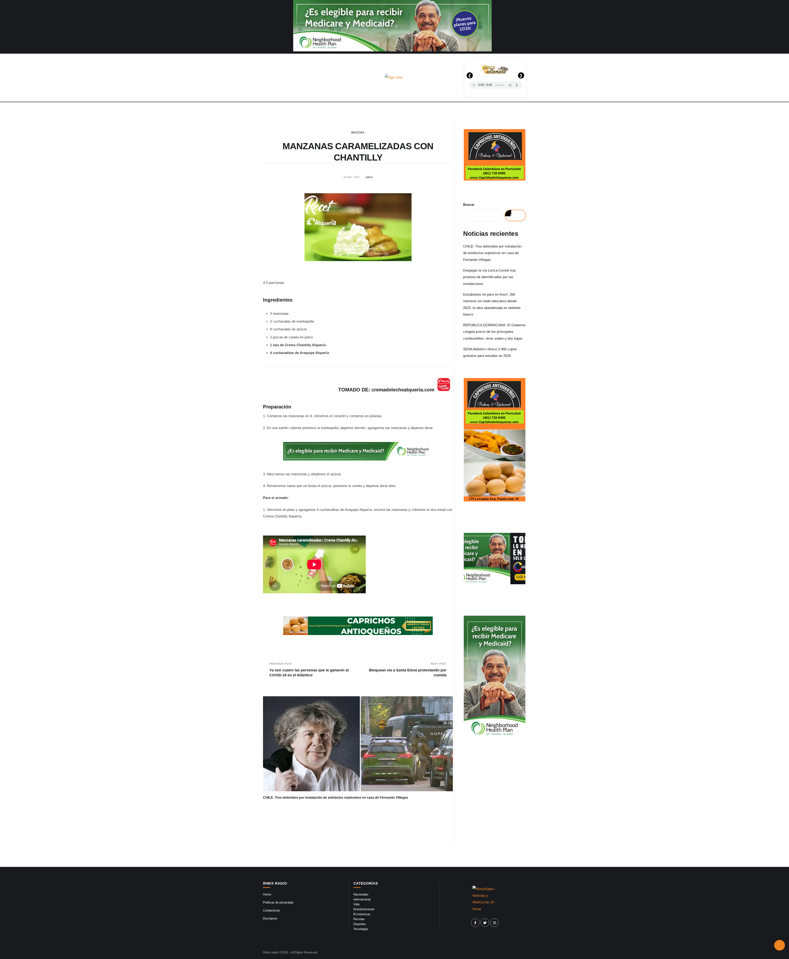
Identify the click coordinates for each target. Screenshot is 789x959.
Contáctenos (271, 910)
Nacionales (360, 894)
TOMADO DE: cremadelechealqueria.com (386, 389)
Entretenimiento (363, 909)
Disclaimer (270, 918)
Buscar (468, 204)
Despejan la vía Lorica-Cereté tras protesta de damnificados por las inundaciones (489, 277)
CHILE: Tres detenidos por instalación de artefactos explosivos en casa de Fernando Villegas (335, 797)
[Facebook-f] (475, 923)
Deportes (359, 924)
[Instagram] (494, 923)
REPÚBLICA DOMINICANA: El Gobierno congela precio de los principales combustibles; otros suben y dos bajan (494, 331)
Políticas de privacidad (278, 902)
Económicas (361, 914)
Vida (356, 904)
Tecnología (360, 929)
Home (267, 894)
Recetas (358, 132)
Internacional (361, 899)
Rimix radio (270, 952)
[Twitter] (485, 923)
